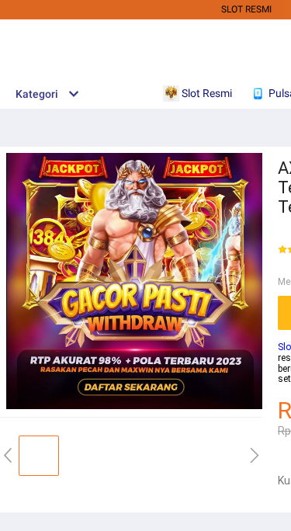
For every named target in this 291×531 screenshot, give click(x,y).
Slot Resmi (246, 9)
